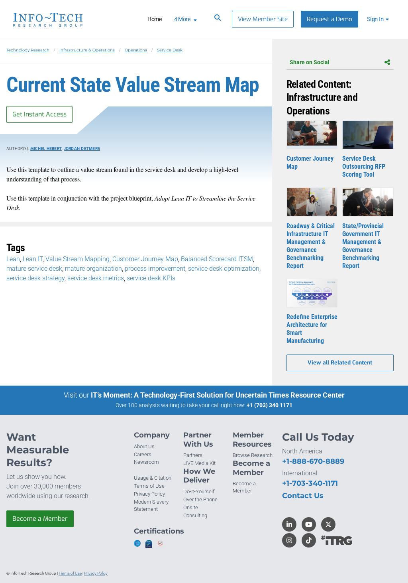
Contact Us (303, 495)
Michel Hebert (46, 148)
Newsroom (146, 462)
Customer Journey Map (145, 259)
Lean (13, 259)
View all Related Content (340, 362)
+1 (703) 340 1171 (269, 405)
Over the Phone (200, 499)
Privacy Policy (149, 494)
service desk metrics (95, 278)
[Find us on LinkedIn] (289, 524)
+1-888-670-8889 (313, 461)
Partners (192, 455)
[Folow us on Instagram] (289, 540)
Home (154, 19)
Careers (142, 454)
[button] (379, 19)
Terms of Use (149, 486)
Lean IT (33, 259)
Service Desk (169, 50)
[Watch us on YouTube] (309, 524)
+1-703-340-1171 (310, 483)
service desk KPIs (151, 278)
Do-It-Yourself (198, 491)
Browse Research (253, 455)
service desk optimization (223, 268)
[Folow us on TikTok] (309, 540)
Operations (136, 50)
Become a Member (40, 518)
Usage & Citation (152, 478)
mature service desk (34, 268)
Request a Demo (329, 19)
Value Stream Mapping (77, 259)
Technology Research (27, 50)
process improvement (155, 268)
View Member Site (263, 19)
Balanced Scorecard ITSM (217, 259)
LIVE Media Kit (199, 463)
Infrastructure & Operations (87, 50)
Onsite (190, 507)
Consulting (195, 515)
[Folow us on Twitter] (328, 524)
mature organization (93, 268)
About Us (144, 446)
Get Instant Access (39, 114)
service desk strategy (35, 278)
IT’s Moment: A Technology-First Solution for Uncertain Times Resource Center (218, 395)
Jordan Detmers (82, 148)
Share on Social (310, 62)
